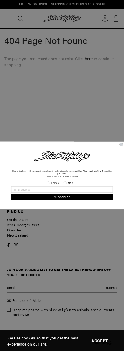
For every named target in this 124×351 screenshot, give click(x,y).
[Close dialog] (121, 144)
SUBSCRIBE (62, 197)
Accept (99, 340)
